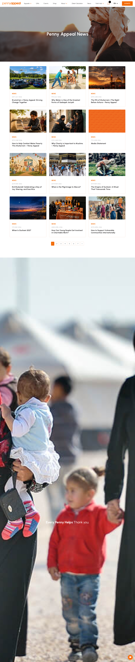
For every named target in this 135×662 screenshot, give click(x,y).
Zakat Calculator (77, 3)
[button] (27, 3)
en (115, 3)
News (89, 3)
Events (46, 3)
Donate (127, 3)
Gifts (37, 3)
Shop (54, 3)
